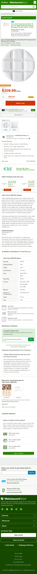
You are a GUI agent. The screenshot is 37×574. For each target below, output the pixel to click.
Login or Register (18, 453)
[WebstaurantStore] (18, 498)
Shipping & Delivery (26, 545)
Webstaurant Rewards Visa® (15, 110)
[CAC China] (8, 169)
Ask (31, 339)
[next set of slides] (35, 186)
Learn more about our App (14, 492)
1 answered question (15, 45)
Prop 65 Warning (24, 251)
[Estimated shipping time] (29, 138)
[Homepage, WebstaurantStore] (18, 2)
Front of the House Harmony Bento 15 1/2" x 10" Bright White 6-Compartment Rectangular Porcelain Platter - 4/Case (22, 25)
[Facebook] (11, 509)
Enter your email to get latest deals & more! (16, 469)
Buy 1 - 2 (4, 88)
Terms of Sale (18, 553)
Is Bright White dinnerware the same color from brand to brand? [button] (17, 355)
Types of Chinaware (14, 407)
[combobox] (18, 7)
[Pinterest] (21, 509)
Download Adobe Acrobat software (10, 401)
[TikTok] (16, 509)
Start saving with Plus (13, 483)
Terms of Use (14, 346)
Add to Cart (7, 189)
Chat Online (9, 545)
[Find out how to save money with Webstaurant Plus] (12, 21)
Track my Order (18, 540)
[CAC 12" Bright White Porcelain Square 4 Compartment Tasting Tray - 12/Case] (10, 186)
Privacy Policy (22, 346)
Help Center (18, 535)
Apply (33, 110)
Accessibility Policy (18, 562)
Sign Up (31, 472)
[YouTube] (7, 509)
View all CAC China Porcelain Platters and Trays (25, 169)
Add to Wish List (18, 114)
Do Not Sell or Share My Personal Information (18, 565)
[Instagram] (2, 509)
